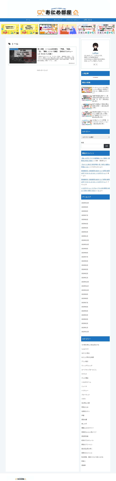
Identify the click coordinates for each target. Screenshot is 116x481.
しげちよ (95, 53)
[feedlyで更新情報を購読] (94, 64)
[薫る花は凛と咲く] (87, 29)
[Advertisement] (42, 83)
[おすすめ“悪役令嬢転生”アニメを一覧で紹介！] (68, 29)
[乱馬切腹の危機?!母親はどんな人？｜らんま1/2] (10, 29)
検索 (82, 142)
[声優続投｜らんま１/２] (29, 29)
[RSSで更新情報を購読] (97, 64)
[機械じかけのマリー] (48, 29)
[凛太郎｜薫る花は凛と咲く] (106, 29)
